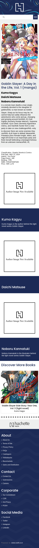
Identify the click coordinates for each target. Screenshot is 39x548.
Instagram (6, 524)
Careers (6, 483)
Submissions (7, 480)
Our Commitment (9, 495)
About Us (6, 440)
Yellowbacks (7, 458)
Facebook (6, 517)
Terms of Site (7, 443)
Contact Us (7, 476)
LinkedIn (6, 528)
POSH (5, 506)
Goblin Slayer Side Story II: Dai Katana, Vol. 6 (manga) (19, 407)
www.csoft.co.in (17, 543)
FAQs (5, 451)
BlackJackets (7, 461)
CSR (4, 498)
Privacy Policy (8, 447)
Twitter (5, 521)
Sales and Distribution (11, 465)
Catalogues (7, 454)
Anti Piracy (7, 502)
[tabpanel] (19, 392)
